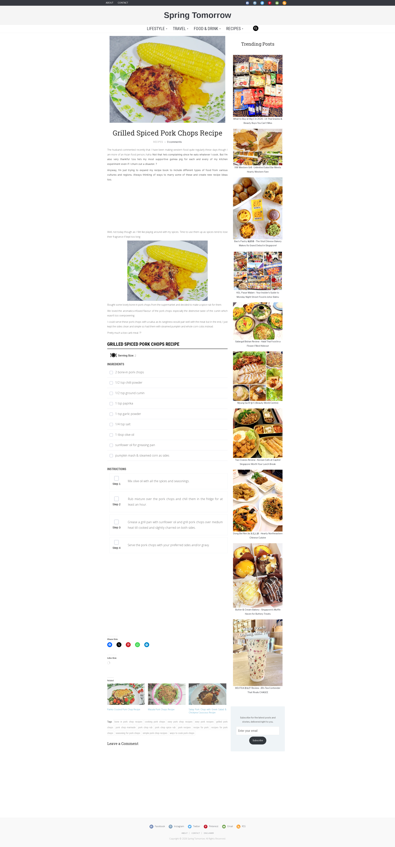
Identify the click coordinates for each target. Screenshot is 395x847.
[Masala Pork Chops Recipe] (167, 694)
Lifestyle (156, 28)
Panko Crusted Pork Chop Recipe (123, 709)
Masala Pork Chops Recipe (161, 709)
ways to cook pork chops (182, 733)
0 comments (174, 141)
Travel (180, 28)
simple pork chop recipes (155, 733)
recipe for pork (201, 727)
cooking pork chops (155, 721)
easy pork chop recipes (180, 721)
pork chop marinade (126, 727)
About (109, 2)
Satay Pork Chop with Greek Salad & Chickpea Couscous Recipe (207, 711)
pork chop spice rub (165, 727)
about (184, 833)
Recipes (234, 28)
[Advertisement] (167, 205)
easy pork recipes (204, 721)
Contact (123, 2)
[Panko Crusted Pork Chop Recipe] (126, 694)
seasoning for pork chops (128, 733)
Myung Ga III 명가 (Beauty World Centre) (257, 403)
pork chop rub (145, 727)
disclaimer (209, 833)
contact (195, 833)
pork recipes (184, 727)
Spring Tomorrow (197, 15)
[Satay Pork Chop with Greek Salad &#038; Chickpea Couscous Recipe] (207, 694)
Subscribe (258, 740)
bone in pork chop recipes (128, 721)
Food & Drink (206, 28)
